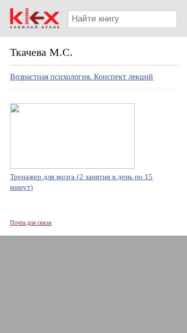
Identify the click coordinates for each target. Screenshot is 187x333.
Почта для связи (30, 222)
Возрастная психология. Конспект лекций (81, 76)
